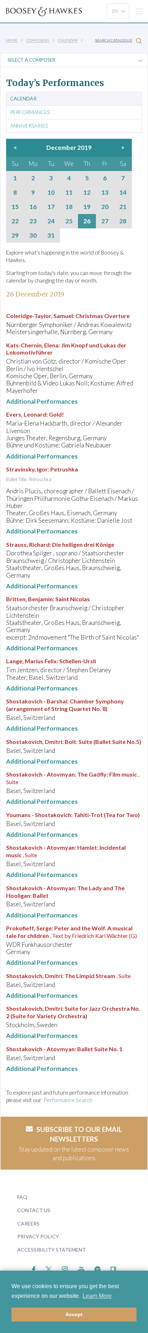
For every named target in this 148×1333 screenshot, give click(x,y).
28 (122, 221)
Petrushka (64, 469)
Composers (37, 40)
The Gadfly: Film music (107, 774)
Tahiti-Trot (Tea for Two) (107, 814)
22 (15, 221)
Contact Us (33, 1210)
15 (15, 206)
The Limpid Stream (90, 975)
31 (51, 235)
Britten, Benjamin (29, 599)
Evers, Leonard (26, 414)
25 (69, 221)
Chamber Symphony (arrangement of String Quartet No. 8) (65, 705)
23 (33, 221)
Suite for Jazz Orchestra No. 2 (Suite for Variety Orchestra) (73, 1012)
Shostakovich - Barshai (36, 701)
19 (87, 206)
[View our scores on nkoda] (113, 1268)
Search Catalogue (113, 40)
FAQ (22, 1197)
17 (51, 206)
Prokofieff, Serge (29, 928)
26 (87, 221)
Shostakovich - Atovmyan (40, 774)
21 (122, 206)
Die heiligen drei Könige (83, 544)
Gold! (56, 414)
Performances (30, 112)
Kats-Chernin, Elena (32, 345)
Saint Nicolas (72, 599)
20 (104, 206)
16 (33, 206)
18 (69, 206)
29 (15, 235)
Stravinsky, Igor (27, 469)
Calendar (68, 40)
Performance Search (67, 1100)
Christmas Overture (102, 315)
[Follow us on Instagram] (65, 1268)
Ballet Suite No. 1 (99, 1048)
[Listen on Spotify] (97, 1268)
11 (69, 192)
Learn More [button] (97, 1296)
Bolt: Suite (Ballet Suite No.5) (103, 741)
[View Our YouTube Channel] (81, 1268)
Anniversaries (29, 126)
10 (51, 192)
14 (122, 192)
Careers (28, 1223)
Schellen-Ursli (77, 661)
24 (51, 221)
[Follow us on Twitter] (49, 1268)
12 (87, 192)
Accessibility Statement (51, 1250)
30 (33, 235)
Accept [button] (74, 1314)
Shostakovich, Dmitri (34, 741)
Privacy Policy (38, 1236)
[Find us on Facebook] (34, 1268)
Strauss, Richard (28, 544)
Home (12, 40)
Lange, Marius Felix (31, 661)
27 (104, 221)
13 (104, 192)
